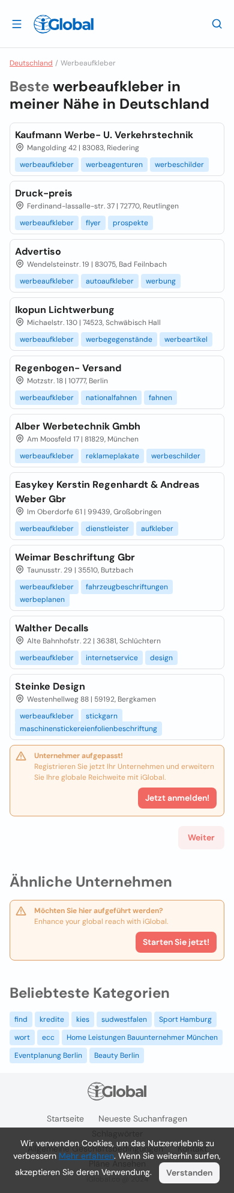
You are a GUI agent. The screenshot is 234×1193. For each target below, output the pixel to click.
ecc (48, 1037)
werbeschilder (179, 164)
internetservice (112, 658)
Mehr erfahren (86, 1155)
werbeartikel (186, 339)
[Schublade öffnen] (17, 23)
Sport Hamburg (185, 1019)
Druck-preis (44, 193)
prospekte (130, 223)
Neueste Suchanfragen (142, 1118)
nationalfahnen (111, 397)
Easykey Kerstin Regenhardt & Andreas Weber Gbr (107, 491)
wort (22, 1037)
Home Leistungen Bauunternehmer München (142, 1037)
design (161, 658)
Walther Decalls (52, 628)
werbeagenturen (114, 164)
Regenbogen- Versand (68, 368)
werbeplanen (42, 599)
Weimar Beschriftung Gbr (75, 557)
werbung (161, 281)
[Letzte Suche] (217, 23)
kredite (52, 1019)
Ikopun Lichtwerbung (65, 309)
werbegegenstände (119, 339)
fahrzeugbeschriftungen (127, 587)
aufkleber (157, 528)
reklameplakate (112, 456)
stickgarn (102, 716)
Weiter (201, 837)
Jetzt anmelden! (177, 797)
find (21, 1019)
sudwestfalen (124, 1019)
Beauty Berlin (116, 1055)
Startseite (65, 1118)
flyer (93, 223)
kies (82, 1019)
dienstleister (107, 528)
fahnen (160, 397)
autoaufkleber (110, 281)
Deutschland (31, 63)
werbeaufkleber (47, 164)
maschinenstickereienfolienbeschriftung (88, 728)
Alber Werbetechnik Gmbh (77, 426)
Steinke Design (50, 686)
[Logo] (64, 24)
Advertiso (38, 251)
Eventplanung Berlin (48, 1055)
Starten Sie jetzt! (176, 941)
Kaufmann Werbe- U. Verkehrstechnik (104, 135)
